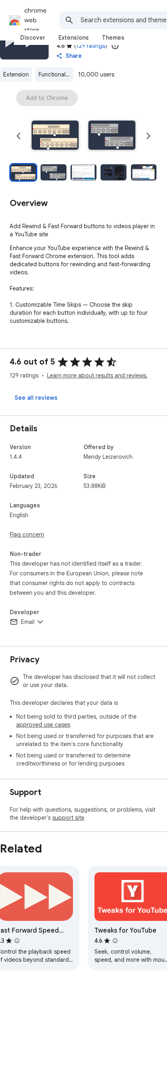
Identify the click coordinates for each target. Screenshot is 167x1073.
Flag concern (27, 534)
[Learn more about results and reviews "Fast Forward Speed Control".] (17, 940)
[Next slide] (148, 136)
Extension (16, 74)
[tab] (33, 37)
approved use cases (43, 724)
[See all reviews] (36, 397)
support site (68, 817)
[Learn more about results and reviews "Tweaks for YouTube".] (115, 940)
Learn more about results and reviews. (97, 375)
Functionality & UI (56, 74)
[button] (55, 136)
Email (27, 622)
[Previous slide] (19, 136)
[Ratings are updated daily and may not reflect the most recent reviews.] (115, 46)
